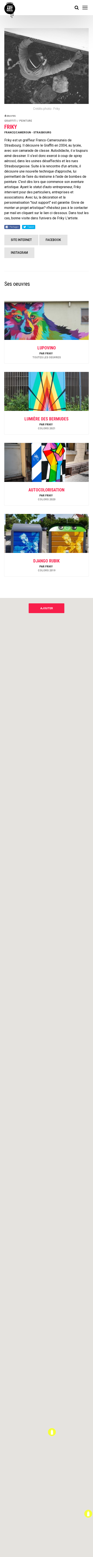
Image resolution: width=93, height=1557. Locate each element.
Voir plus (46, 352)
